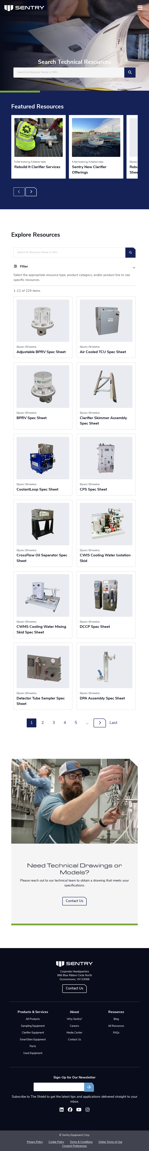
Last (113, 723)
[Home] (24, 8)
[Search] (130, 72)
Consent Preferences (74, 1146)
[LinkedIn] (62, 1110)
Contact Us (74, 901)
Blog (116, 1019)
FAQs (116, 1032)
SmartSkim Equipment (33, 1039)
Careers (74, 1026)
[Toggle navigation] (140, 7)
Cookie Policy (56, 1142)
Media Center (74, 1032)
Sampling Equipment (33, 1026)
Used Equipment (32, 1053)
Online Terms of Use (110, 1142)
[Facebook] (70, 1110)
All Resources (116, 1026)
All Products (33, 1019)
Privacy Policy (35, 1142)
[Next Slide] (31, 191)
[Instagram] (87, 1110)
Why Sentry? (74, 1019)
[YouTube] (79, 1110)
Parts (33, 1046)
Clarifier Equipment (33, 1032)
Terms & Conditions (81, 1142)
